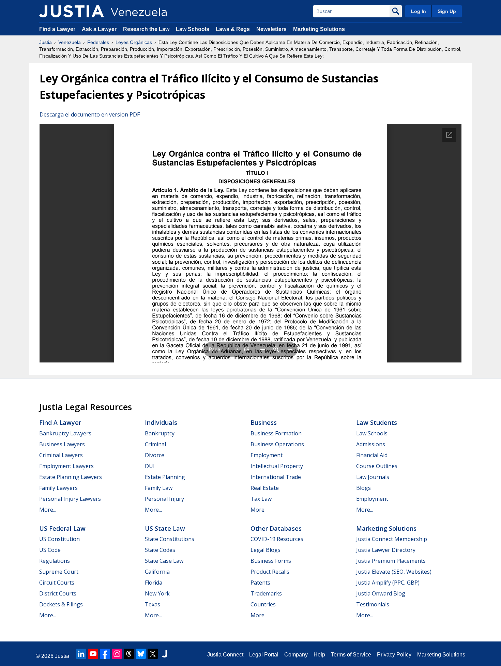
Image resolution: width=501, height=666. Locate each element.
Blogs (363, 488)
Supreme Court (58, 571)
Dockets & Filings (61, 604)
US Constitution (59, 539)
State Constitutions (169, 539)
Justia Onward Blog (380, 593)
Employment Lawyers (66, 466)
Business (263, 422)
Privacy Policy (394, 654)
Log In (418, 11)
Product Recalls (269, 571)
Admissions (370, 444)
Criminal (155, 444)
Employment (266, 455)
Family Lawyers (58, 488)
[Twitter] (153, 654)
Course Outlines (376, 466)
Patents (260, 582)
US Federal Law (62, 528)
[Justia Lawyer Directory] (165, 654)
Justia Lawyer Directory (385, 550)
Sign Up (447, 11)
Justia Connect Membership (391, 539)
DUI (150, 466)
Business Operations (277, 444)
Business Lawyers (62, 444)
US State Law (165, 528)
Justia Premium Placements (391, 560)
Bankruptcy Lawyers (65, 433)
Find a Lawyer (57, 29)
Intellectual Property (276, 466)
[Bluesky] (141, 654)
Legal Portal (263, 654)
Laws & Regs (233, 29)
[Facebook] (105, 654)
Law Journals (372, 477)
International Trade (275, 477)
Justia (45, 42)
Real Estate (264, 488)
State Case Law (164, 560)
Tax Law (261, 498)
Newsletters (271, 29)
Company (296, 654)
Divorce (154, 455)
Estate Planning (165, 477)
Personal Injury (164, 498)
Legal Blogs (265, 550)
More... (47, 509)
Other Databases (276, 528)
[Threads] (129, 654)
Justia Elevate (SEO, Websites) (393, 571)
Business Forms (270, 560)
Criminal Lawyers (61, 455)
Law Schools (192, 29)
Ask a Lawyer (100, 29)
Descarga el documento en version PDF (90, 114)
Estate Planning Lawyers (70, 477)
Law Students (376, 422)
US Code (50, 550)
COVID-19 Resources (276, 539)
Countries (263, 604)
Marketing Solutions (319, 29)
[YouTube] (93, 654)
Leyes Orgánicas (134, 42)
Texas (152, 604)
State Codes (160, 550)
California (157, 571)
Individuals (161, 422)
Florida (153, 582)
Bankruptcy (159, 433)
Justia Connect (225, 654)
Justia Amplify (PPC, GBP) (388, 582)
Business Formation (276, 433)
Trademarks (266, 593)
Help (319, 654)
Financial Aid (372, 455)
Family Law (158, 488)
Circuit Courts (56, 582)
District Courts (57, 593)
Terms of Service (351, 654)
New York (157, 593)
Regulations (54, 560)
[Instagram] (117, 654)
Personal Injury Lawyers (70, 498)
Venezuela (69, 42)
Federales (98, 42)
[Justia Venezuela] (71, 11)
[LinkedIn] (81, 654)
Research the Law (146, 29)
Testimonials (372, 604)
